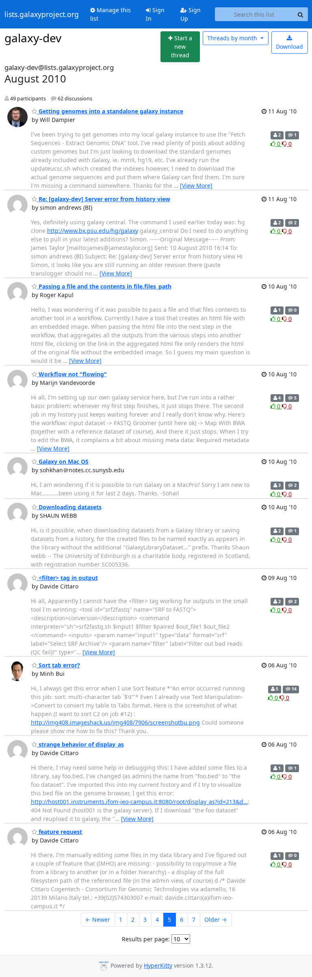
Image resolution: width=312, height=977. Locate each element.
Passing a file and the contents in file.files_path (104, 286)
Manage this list (110, 14)
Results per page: (146, 939)
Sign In (155, 14)
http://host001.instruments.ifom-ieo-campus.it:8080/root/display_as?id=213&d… (139, 801)
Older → (215, 919)
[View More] (196, 185)
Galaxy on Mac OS (63, 461)
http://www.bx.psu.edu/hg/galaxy (92, 230)
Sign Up (190, 14)
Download (289, 46)
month (233, 38)
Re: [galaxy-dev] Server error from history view (103, 199)
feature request (59, 832)
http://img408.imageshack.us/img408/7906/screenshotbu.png (115, 722)
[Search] (300, 14)
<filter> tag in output (67, 578)
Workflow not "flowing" (72, 374)
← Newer (97, 919)
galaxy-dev (32, 38)
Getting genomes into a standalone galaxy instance (110, 111)
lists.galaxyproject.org (41, 14)
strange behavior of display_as (80, 744)
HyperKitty (158, 965)
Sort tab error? (58, 665)
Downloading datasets (69, 507)
